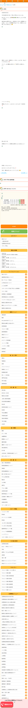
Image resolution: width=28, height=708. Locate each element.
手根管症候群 (5, 415)
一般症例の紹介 (5, 241)
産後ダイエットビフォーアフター (9, 560)
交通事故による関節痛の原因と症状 (9, 689)
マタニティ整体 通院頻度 (7, 581)
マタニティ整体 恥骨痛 (7, 578)
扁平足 (3, 485)
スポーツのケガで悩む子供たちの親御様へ (11, 288)
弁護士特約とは (5, 619)
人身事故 (4, 655)
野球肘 (3, 520)
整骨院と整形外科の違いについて (9, 613)
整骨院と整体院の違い (6, 308)
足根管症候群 (5, 491)
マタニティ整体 (5, 329)
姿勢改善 (4, 348)
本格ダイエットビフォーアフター (9, 563)
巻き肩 (3, 404)
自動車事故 (4, 647)
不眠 (3, 549)
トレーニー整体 (5, 343)
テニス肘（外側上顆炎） (7, 525)
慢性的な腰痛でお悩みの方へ (8, 323)
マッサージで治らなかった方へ (8, 299)
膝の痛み (4, 686)
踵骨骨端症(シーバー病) (7, 493)
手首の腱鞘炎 (5, 412)
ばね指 (3, 424)
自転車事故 (4, 653)
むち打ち (4, 675)
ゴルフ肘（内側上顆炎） (7, 523)
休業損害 (4, 695)
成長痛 (3, 555)
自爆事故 (4, 664)
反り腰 (3, 450)
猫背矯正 (4, 351)
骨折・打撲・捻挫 (6, 692)
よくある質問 (5, 285)
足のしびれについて (6, 456)
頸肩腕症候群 (5, 372)
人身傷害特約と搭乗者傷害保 (8, 605)
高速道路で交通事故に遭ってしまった (10, 669)
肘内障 (3, 410)
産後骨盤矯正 (5, 331)
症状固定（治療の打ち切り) (8, 638)
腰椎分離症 (4, 442)
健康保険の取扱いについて (7, 277)
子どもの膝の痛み (6, 476)
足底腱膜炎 (4, 499)
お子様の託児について (6, 282)
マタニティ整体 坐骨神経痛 (8, 575)
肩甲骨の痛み (5, 377)
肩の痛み (4, 390)
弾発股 (3, 468)
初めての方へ (5, 274)
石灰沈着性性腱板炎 (6, 401)
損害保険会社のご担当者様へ (8, 296)
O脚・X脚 (4, 557)
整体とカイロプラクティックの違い (9, 305)
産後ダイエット (5, 334)
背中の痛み (4, 380)
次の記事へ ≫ (24, 172)
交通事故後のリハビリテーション (9, 624)
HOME (14, 226)
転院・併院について (6, 610)
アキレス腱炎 (5, 488)
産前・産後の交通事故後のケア (8, 672)
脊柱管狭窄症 (5, 447)
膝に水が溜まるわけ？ (6, 474)
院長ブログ (16, 231)
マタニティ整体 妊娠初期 (7, 587)
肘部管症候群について (6, 407)
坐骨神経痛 (4, 326)
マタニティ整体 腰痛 (6, 572)
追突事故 (4, 667)
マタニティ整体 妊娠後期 (7, 584)
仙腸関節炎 (4, 436)
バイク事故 (4, 650)
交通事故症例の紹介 (6, 243)
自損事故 (4, 661)
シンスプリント (5, 534)
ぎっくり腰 (4, 433)
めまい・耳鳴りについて (7, 546)
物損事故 (4, 658)
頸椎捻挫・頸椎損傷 (6, 681)
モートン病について (6, 505)
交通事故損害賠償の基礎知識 (8, 641)
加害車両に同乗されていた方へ (8, 630)
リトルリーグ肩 (5, 511)
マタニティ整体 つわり (7, 589)
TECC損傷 (4, 421)
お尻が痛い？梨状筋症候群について (9, 453)
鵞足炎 (3, 479)
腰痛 (3, 430)
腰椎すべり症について (6, 444)
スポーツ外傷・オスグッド (7, 537)
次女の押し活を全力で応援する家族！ (10, 254)
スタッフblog (4, 245)
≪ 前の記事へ (4, 172)
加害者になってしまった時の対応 (9, 627)
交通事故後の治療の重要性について (9, 599)
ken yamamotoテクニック (7, 320)
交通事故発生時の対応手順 (7, 596)
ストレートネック (6, 366)
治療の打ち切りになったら (7, 636)
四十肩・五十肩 (5, 393)
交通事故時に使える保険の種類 (8, 602)
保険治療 (4, 314)
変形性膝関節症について (7, 471)
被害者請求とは (5, 698)
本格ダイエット (5, 337)
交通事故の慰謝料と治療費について (9, 616)
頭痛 (3, 363)
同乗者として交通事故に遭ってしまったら (11, 644)
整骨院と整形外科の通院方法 (8, 607)
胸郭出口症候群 (5, 395)
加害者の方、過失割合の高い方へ (9, 633)
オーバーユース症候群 (6, 517)
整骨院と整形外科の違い (7, 302)
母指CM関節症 (5, 418)
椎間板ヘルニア (5, 439)
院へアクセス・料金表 (6, 280)
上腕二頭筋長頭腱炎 (6, 398)
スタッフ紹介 (5, 291)
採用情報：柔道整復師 (6, 294)
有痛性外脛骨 (5, 502)
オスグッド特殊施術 (6, 340)
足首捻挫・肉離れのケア (7, 496)
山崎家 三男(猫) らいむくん (8, 264)
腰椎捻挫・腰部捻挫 (6, 684)
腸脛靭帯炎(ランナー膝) (7, 528)
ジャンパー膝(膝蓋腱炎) (7, 531)
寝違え (3, 358)
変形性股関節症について (7, 465)
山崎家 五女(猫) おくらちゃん (9, 257)
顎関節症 (4, 361)
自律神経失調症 (5, 543)
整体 (3, 317)
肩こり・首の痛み (6, 375)
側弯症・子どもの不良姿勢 (7, 552)
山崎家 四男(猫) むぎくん (8, 260)
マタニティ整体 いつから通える (9, 570)
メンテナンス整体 (6, 345)
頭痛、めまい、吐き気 (6, 678)
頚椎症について (5, 369)
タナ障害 (4, 482)
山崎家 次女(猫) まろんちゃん (9, 267)
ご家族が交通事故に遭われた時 (8, 621)
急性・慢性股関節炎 (6, 462)
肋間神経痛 (4, 383)
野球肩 (3, 514)
